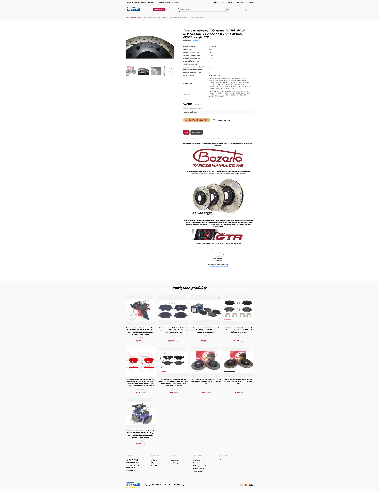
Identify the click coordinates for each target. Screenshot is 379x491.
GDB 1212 (140, 338)
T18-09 (206, 336)
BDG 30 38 (206, 387)
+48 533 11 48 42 (132, 460)
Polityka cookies (198, 469)
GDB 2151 (173, 336)
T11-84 (140, 441)
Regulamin (196, 460)
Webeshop (180, 485)
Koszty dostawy (198, 471)
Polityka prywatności (200, 466)
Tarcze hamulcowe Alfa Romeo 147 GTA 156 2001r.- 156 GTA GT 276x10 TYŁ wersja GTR (238, 381)
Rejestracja (240, 2)
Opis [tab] (186, 132)
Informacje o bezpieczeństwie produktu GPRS (218, 266)
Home (127, 18)
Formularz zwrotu (199, 463)
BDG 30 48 (238, 387)
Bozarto (196, 41)
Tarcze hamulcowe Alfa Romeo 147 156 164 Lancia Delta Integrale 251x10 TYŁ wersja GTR (206, 381)
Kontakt (230, 2)
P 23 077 (173, 389)
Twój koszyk (175, 466)
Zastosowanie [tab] (196, 132)
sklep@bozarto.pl (132, 462)
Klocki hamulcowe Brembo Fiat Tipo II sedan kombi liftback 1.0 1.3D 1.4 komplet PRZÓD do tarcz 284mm (238, 330)
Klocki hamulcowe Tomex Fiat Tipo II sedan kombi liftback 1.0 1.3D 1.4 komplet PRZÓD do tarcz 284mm (205, 330)
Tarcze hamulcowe (136, 18)
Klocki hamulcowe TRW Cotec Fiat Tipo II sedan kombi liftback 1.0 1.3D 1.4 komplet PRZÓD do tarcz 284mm (173, 330)
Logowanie (250, 2)
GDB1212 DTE (140, 389)
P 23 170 (238, 336)
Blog (152, 463)
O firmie (154, 460)
